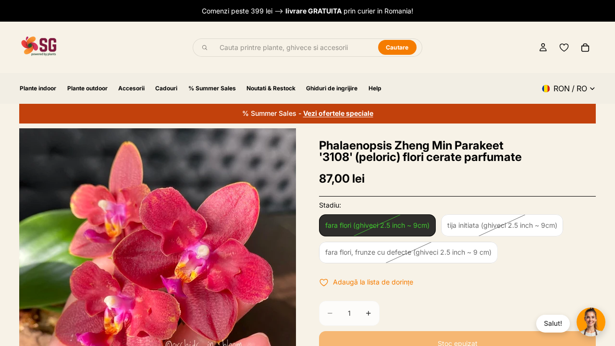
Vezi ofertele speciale (338, 113)
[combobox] (293, 47)
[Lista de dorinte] (564, 47)
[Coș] (585, 47)
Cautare (397, 47)
